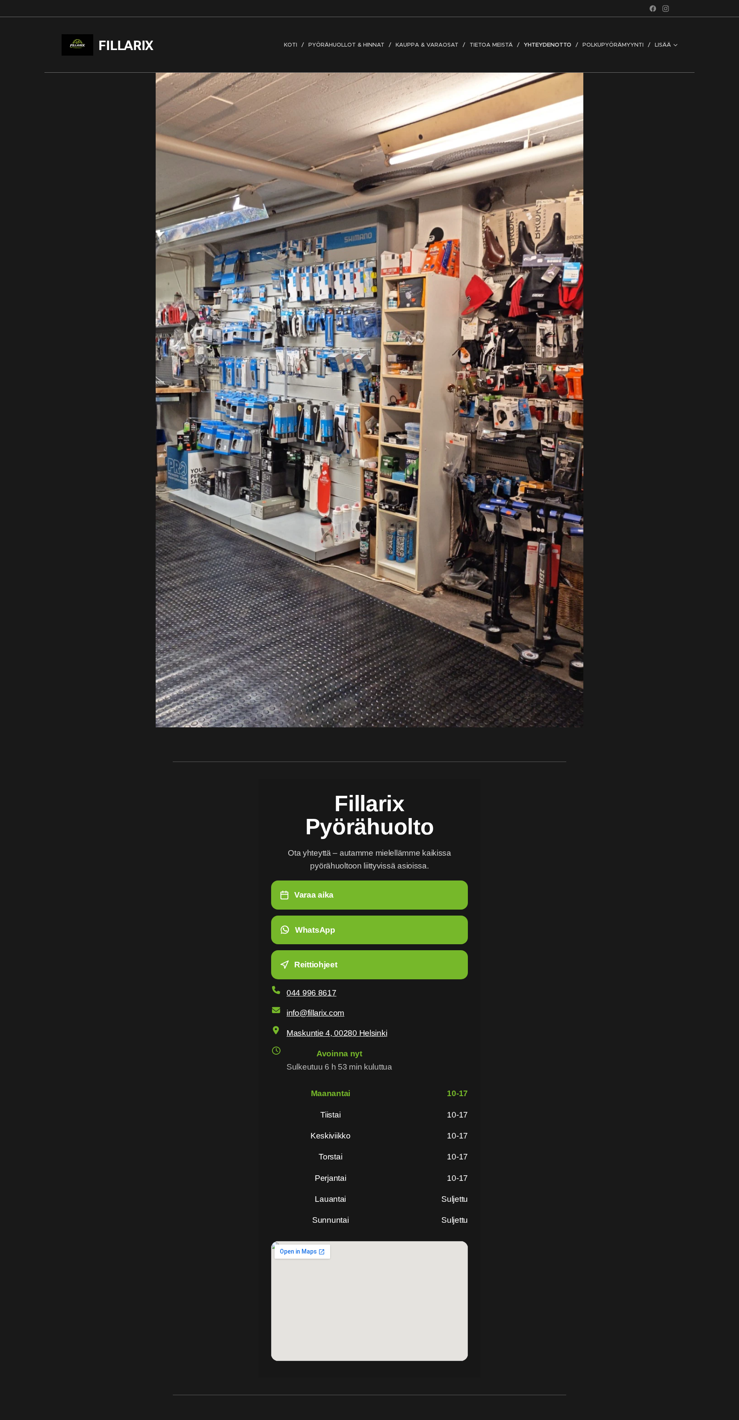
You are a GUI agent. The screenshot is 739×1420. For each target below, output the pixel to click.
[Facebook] (652, 8)
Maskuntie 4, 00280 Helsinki (337, 1033)
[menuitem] (293, 45)
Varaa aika (314, 894)
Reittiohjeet (315, 964)
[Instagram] (665, 8)
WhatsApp (315, 929)
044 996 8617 (312, 992)
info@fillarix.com (315, 1012)
